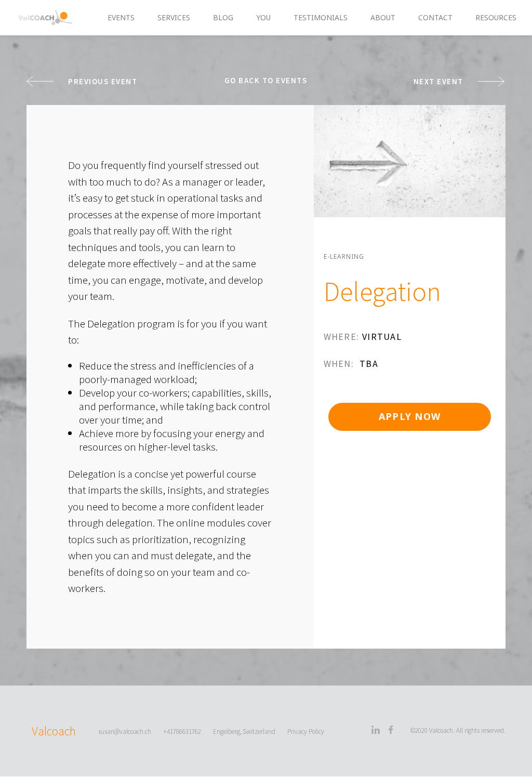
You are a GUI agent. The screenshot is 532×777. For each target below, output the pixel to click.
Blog (223, 18)
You (263, 18)
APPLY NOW (410, 416)
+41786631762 (182, 731)
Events (121, 18)
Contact (435, 18)
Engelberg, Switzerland (244, 731)
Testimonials (321, 18)
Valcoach (54, 731)
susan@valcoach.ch (124, 731)
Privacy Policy (305, 731)
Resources (495, 18)
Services (173, 18)
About (382, 18)
